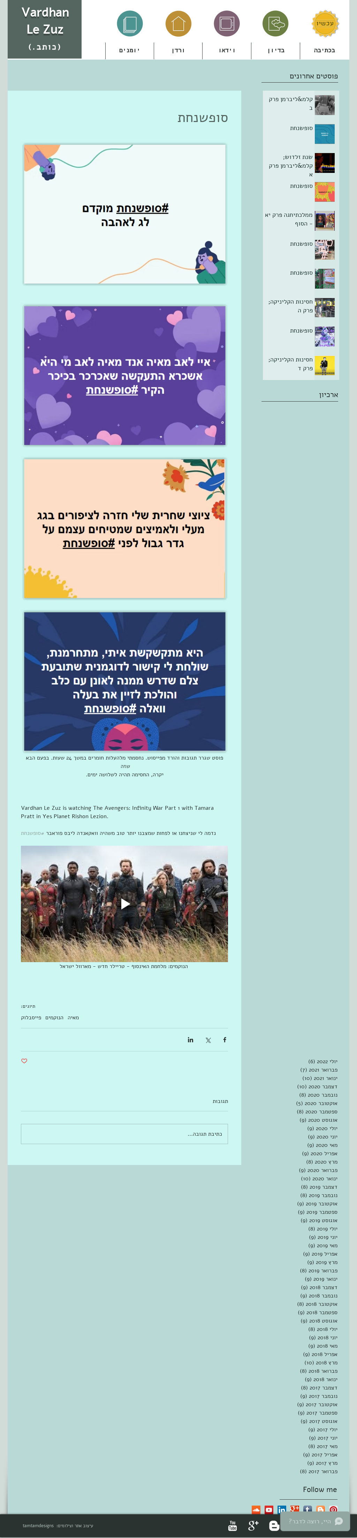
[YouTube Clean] (232, 1526)
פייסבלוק (31, 1017)
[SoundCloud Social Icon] (256, 1510)
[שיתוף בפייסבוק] (224, 1039)
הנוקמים (54, 1017)
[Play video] (124, 904)
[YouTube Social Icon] (269, 1510)
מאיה (73, 1017)
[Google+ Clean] (253, 1526)
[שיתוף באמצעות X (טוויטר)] (207, 1039)
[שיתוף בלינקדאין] (190, 1039)
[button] (178, 51)
